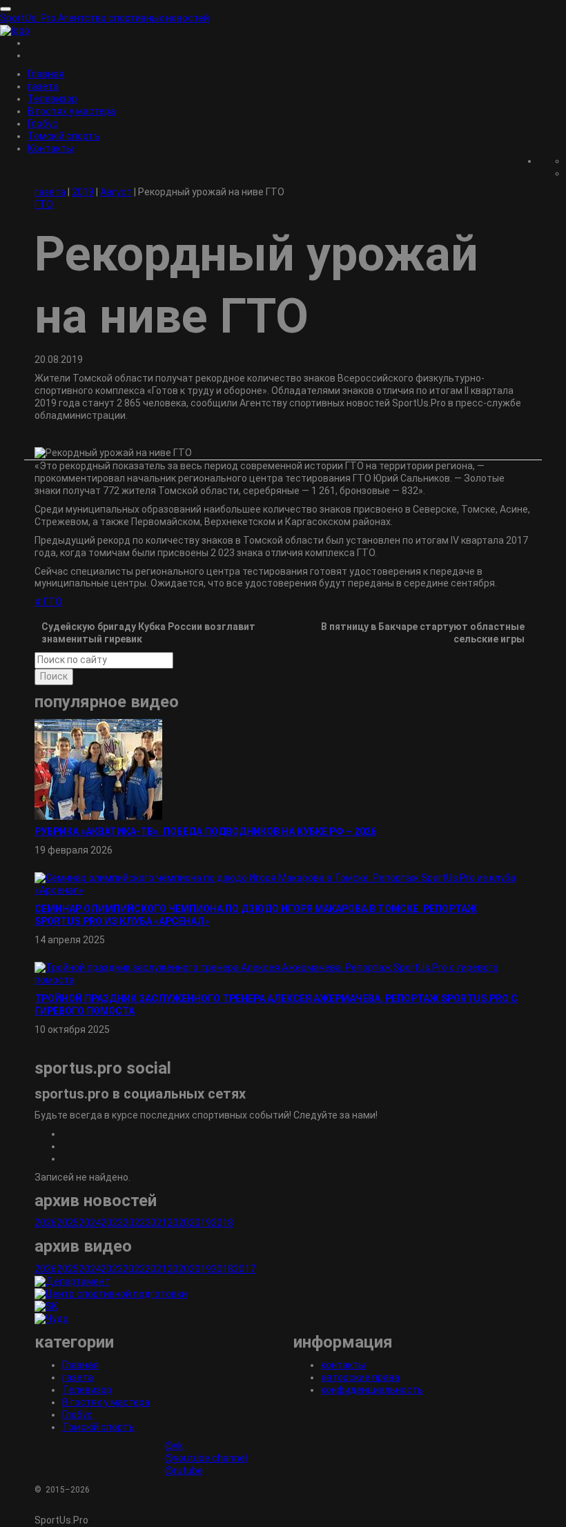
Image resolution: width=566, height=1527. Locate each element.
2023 (112, 1222)
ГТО (44, 204)
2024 (90, 1222)
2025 (68, 1222)
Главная (46, 73)
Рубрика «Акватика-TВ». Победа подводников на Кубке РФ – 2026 (205, 831)
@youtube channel (205, 1458)
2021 (156, 1222)
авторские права (360, 1377)
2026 (46, 1222)
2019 (200, 1222)
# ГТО (48, 601)
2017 (244, 1268)
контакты (343, 1364)
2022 (134, 1222)
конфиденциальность (372, 1389)
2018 (222, 1222)
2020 (178, 1222)
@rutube (183, 1470)
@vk (173, 1445)
